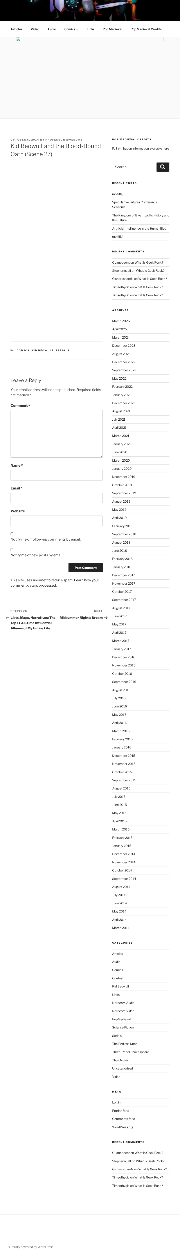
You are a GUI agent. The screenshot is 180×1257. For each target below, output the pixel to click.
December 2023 (123, 345)
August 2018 (121, 542)
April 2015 (119, 821)
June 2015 (119, 805)
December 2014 (123, 854)
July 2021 (118, 419)
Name (17, 465)
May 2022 (119, 378)
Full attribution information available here (140, 148)
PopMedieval (121, 1019)
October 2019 (122, 485)
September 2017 (124, 600)
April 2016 (119, 723)
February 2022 (122, 386)
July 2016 (119, 698)
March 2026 (121, 321)
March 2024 (121, 337)
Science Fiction (123, 1027)
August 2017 (121, 608)
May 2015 (119, 813)
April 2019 (119, 518)
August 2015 (121, 788)
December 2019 (123, 477)
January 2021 (121, 444)
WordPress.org (122, 1127)
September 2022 (124, 370)
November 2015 (123, 764)
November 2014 (123, 862)
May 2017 (119, 624)
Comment (20, 406)
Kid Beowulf (43, 350)
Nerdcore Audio (123, 1003)
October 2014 (122, 870)
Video (35, 29)
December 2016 (123, 657)
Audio (51, 29)
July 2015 (119, 796)
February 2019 (122, 526)
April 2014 (119, 919)
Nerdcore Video (123, 1011)
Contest (117, 978)
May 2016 (119, 714)
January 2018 (121, 567)
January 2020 (122, 468)
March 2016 (121, 731)
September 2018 (124, 534)
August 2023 (121, 354)
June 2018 (119, 550)
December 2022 (123, 362)
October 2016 (122, 673)
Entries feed (120, 1110)
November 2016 (123, 665)
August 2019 (121, 501)
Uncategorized (122, 1068)
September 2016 (124, 682)
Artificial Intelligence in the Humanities (139, 228)
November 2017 (123, 583)
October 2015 (122, 772)
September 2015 (124, 780)
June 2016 (119, 706)
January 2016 (121, 747)
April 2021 (119, 427)
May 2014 (119, 911)
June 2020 (119, 452)
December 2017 (123, 575)
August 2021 (121, 411)
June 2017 (119, 616)
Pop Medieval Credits (146, 29)
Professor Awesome (64, 139)
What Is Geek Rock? (149, 262)
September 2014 (124, 878)
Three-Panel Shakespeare (130, 1052)
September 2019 (124, 493)
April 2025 (119, 329)
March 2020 (121, 460)
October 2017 (122, 591)
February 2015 (122, 837)
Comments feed (123, 1119)
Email (16, 488)
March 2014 (121, 928)
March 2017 (120, 641)
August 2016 (121, 690)
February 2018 (122, 559)
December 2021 (123, 403)
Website (18, 511)
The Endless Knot (124, 1044)
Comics (69, 29)
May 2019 (119, 509)
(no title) (117, 194)
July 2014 (119, 895)
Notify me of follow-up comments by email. (46, 539)
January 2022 (121, 395)
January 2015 (121, 846)
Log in (116, 1102)
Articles (16, 29)
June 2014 (119, 903)
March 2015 (121, 829)
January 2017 (121, 649)
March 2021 (120, 435)
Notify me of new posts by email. (37, 555)
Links (90, 29)
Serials (63, 350)
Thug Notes (120, 1060)
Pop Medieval (112, 29)
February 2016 (122, 739)
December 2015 (123, 755)
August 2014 (121, 887)
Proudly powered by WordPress (31, 1247)
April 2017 (119, 632)
